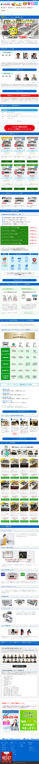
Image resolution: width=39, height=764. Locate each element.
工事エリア (3, 746)
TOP (1, 14)
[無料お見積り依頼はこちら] (32, 3)
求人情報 (21, 744)
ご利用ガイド (4, 744)
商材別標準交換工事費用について (19, 280)
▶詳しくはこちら (5, 477)
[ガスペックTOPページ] (6, 3)
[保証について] (29, 3)
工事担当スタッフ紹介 (19, 666)
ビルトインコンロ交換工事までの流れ (19, 438)
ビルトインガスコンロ (6, 14)
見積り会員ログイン (36, 0)
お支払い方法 (4, 749)
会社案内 (30, 744)
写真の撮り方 (13, 752)
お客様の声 (12, 749)
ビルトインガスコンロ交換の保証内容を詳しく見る (19, 411)
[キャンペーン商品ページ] (25, 3)
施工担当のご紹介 (19, 91)
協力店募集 (21, 746)
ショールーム (31, 746)
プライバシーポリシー (32, 749)
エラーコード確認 (13, 754)
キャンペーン (13, 744)
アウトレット (13, 746)
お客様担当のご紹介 (19, 69)
